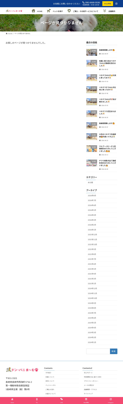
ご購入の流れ (50, 389)
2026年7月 (92, 200)
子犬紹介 (48, 373)
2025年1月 (92, 284)
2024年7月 (92, 313)
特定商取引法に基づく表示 (92, 377)
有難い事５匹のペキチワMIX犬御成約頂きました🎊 (107, 63)
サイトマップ (88, 394)
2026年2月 (92, 225)
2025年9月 (92, 249)
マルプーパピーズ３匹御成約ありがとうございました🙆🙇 (107, 148)
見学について (50, 381)
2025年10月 (92, 244)
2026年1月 (92, 230)
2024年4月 (92, 328)
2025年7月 (92, 259)
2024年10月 (92, 298)
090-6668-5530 (92, 2)
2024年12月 (92, 288)
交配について (50, 377)
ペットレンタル (51, 385)
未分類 (90, 182)
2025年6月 (92, 264)
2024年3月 (92, 333)
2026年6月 (92, 205)
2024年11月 (92, 293)
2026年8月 (92, 195)
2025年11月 (92, 239)
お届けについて (51, 394)
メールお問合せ (89, 385)
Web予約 (107, 4)
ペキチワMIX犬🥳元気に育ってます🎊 (107, 76)
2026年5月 (92, 210)
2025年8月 (92, 254)
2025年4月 (92, 274)
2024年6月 (92, 318)
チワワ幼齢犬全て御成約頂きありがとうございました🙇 (107, 163)
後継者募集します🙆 (107, 50)
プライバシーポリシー (91, 381)
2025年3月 (92, 279)
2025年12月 (92, 235)
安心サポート (88, 373)
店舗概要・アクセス (90, 389)
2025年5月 (92, 269)
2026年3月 (92, 220)
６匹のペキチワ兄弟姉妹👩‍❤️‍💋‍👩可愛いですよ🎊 (107, 135)
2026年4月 (92, 215)
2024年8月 (92, 308)
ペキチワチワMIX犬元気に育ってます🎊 (107, 88)
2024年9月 (92, 303)
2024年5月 (92, 323)
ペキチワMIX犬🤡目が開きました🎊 (107, 100)
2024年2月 (92, 337)
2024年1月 (92, 342)
